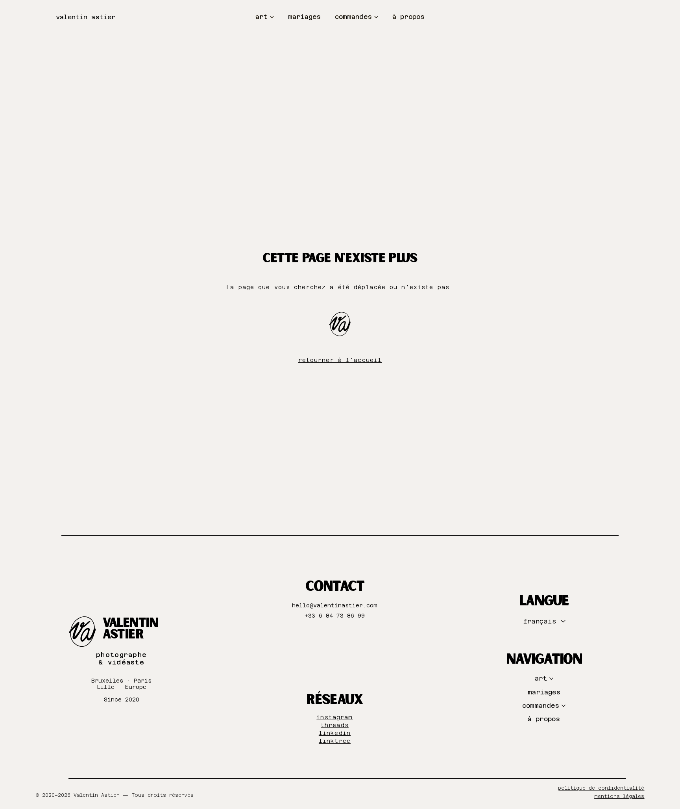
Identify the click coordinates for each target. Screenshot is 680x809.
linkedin (335, 733)
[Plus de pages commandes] (376, 17)
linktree (335, 741)
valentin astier (86, 17)
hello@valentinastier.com (334, 605)
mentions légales (619, 796)
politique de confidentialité (601, 788)
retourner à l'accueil (340, 360)
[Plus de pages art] (272, 17)
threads (335, 725)
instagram (334, 717)
